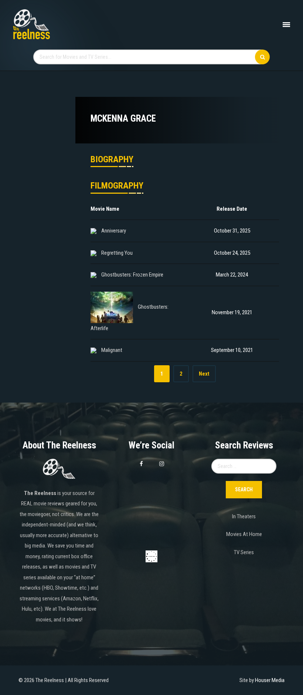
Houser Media (270, 680)
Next (204, 373)
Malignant (111, 350)
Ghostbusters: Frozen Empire (132, 274)
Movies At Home (244, 534)
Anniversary (113, 230)
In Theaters (244, 516)
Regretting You (117, 253)
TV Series (244, 552)
